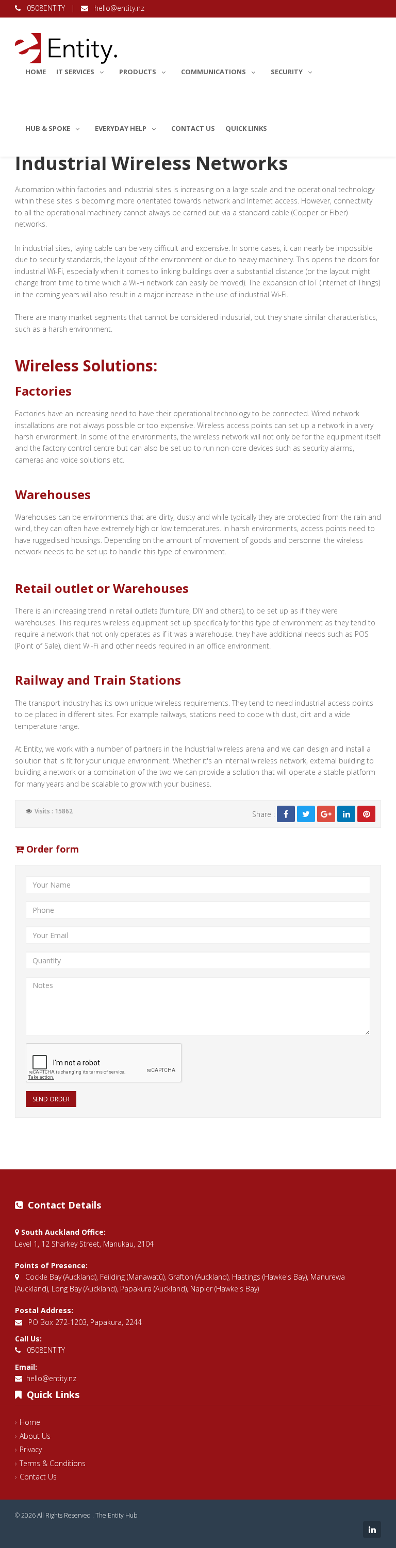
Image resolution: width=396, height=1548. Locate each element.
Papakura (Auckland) (153, 1289)
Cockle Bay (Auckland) (60, 1277)
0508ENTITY (44, 8)
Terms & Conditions (53, 1463)
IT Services (75, 71)
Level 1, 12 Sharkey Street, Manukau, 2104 (84, 1244)
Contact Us (193, 128)
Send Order (51, 1099)
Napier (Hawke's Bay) (224, 1289)
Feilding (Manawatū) (132, 1277)
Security (287, 71)
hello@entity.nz (116, 8)
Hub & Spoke (47, 128)
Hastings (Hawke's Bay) (269, 1277)
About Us (35, 1436)
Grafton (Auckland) (198, 1277)
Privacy (31, 1449)
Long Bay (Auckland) (84, 1289)
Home (35, 71)
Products (137, 71)
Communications (213, 71)
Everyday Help (120, 128)
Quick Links (246, 128)
